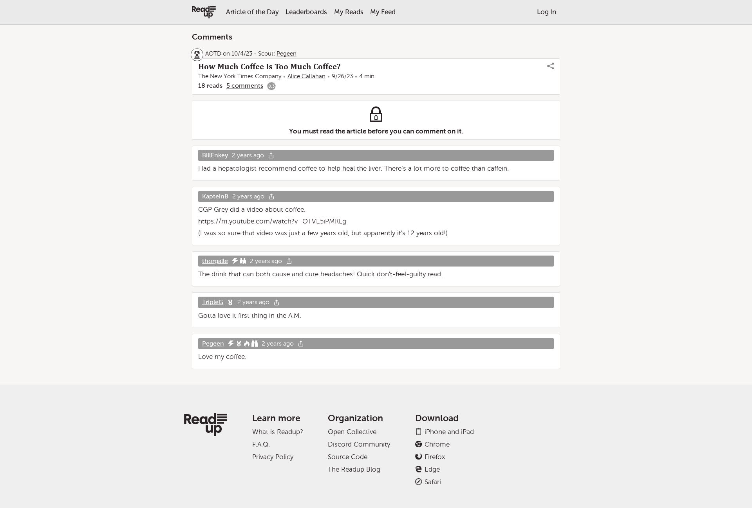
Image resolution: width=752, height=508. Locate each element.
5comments (244, 85)
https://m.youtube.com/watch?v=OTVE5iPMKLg (272, 221)
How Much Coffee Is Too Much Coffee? (269, 66)
